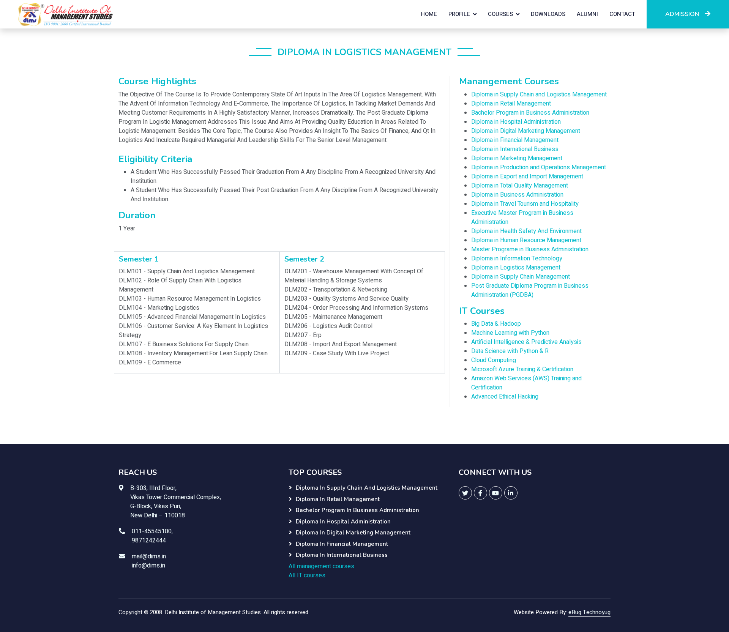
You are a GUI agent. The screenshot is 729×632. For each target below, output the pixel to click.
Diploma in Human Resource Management (526, 240)
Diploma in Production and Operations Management (538, 167)
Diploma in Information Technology (516, 258)
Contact (622, 14)
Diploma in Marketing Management (516, 158)
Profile (459, 14)
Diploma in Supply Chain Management (520, 276)
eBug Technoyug (589, 612)
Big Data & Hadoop (496, 323)
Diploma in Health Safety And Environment (526, 231)
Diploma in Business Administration (517, 194)
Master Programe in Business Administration (530, 249)
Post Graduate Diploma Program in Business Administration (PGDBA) (530, 290)
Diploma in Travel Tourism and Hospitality (525, 203)
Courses (500, 14)
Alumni (587, 14)
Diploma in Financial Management (515, 140)
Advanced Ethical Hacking (504, 396)
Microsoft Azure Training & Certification (522, 369)
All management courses (321, 566)
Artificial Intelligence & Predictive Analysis (526, 342)
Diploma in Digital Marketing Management (525, 131)
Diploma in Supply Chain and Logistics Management (539, 94)
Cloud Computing (493, 360)
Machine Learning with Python (510, 332)
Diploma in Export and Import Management (527, 176)
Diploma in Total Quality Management (519, 185)
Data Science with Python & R (510, 351)
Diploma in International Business (515, 149)
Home (429, 14)
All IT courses (307, 575)
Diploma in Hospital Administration (516, 121)
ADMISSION (682, 14)
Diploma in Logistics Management (515, 267)
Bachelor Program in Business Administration (530, 112)
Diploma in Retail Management (511, 103)
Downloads (548, 14)
